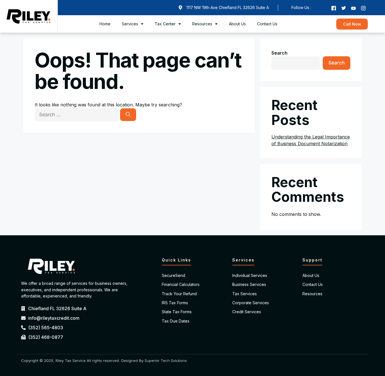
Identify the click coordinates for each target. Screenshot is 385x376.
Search (279, 53)
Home (104, 23)
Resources (202, 23)
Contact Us (267, 23)
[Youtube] (353, 7)
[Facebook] (333, 7)
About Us (237, 23)
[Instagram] (363, 7)
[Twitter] (343, 7)
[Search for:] (77, 114)
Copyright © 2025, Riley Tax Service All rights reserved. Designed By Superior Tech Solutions (104, 360)
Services (130, 23)
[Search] (128, 114)
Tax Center (165, 23)
